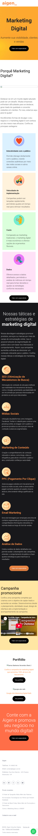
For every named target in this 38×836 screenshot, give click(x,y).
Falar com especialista (19, 48)
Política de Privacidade (12, 829)
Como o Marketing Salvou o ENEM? (13, 808)
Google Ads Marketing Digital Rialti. (19, 693)
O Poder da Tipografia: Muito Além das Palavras (16, 794)
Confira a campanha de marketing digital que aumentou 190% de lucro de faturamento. (19, 672)
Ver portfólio (19, 680)
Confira (4, 598)
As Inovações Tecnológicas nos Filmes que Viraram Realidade (18, 799)
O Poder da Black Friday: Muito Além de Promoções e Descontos (18, 804)
